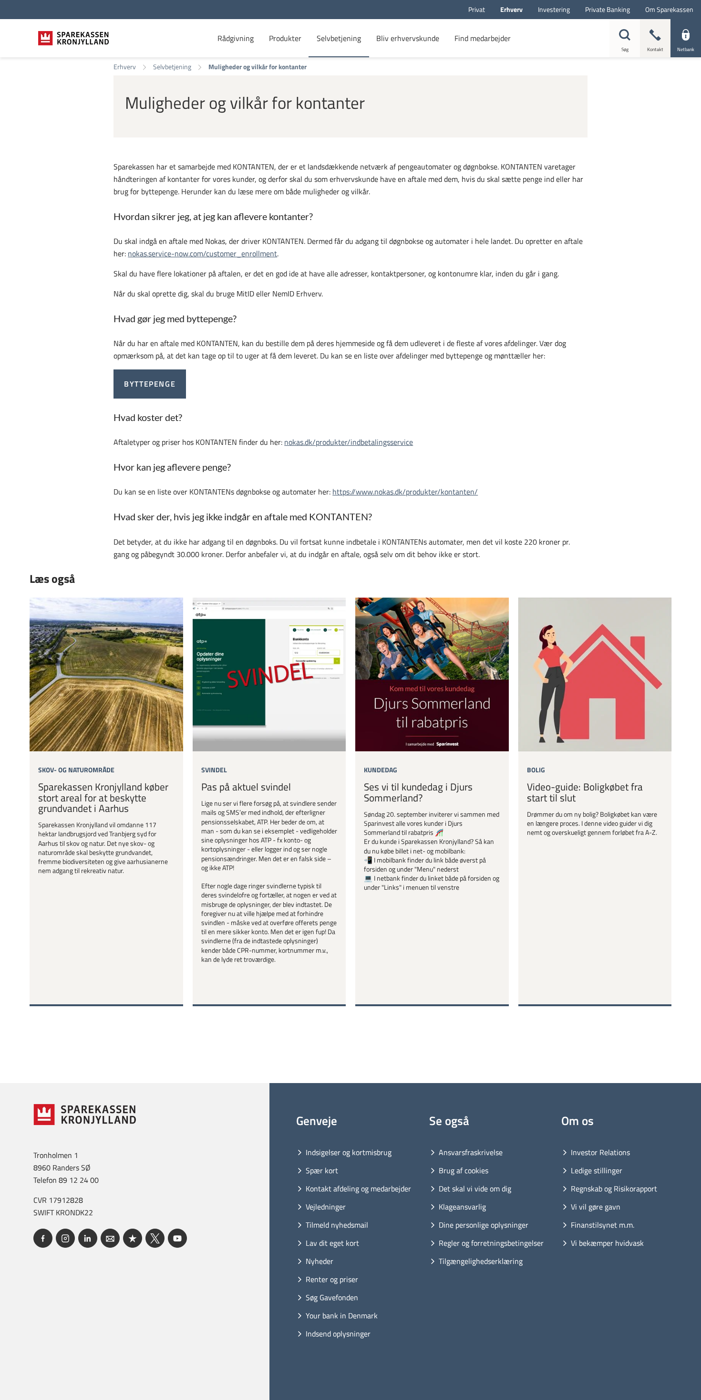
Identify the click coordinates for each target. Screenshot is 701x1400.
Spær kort (322, 1170)
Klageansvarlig (462, 1206)
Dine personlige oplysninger (483, 1225)
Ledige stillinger (596, 1170)
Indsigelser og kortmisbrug (349, 1152)
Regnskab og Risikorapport (614, 1188)
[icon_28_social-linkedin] (87, 1238)
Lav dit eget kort (332, 1243)
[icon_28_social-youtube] (177, 1238)
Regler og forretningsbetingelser (491, 1243)
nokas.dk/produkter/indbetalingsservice (348, 442)
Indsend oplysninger (338, 1333)
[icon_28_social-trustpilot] (132, 1238)
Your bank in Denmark (342, 1315)
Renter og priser (332, 1279)
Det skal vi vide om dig (475, 1188)
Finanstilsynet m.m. (602, 1225)
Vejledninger (326, 1206)
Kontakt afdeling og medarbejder (358, 1188)
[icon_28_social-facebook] (42, 1238)
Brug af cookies (463, 1170)
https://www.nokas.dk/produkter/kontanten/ (405, 491)
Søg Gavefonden (332, 1297)
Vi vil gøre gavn (595, 1206)
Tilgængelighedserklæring (481, 1261)
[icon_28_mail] (110, 1238)
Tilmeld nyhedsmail (337, 1225)
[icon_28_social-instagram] (65, 1238)
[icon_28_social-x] (155, 1238)
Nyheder (319, 1261)
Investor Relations (600, 1152)
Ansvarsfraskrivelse (471, 1152)
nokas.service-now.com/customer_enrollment (202, 253)
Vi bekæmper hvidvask (607, 1243)
